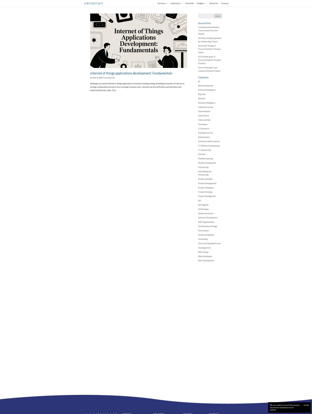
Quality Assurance (205, 213)
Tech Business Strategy (207, 226)
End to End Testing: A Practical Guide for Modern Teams (209, 48)
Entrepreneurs (204, 137)
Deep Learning (204, 120)
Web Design (203, 252)
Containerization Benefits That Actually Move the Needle (208, 30)
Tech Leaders (203, 230)
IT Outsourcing (204, 150)
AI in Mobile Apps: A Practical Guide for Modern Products (209, 59)
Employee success (205, 133)
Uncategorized (109, 78)
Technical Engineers (206, 235)
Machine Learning (205, 158)
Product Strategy (205, 192)
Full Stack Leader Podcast (209, 141)
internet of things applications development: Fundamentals (131, 73)
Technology (203, 239)
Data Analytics (204, 111)
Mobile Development (207, 163)
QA (199, 200)
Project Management (207, 196)
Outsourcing (203, 167)
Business (201, 98)
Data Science (203, 115)
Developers (203, 124)
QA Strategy (203, 209)
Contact (225, 3)
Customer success (205, 107)
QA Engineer (203, 205)
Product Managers (206, 187)
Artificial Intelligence (207, 90)
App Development (205, 85)
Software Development (207, 217)
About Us (214, 3)
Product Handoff (205, 179)
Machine (201, 154)
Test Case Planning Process (209, 243)
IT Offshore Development (209, 145)
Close (306, 405)
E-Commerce (203, 128)
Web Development (206, 260)
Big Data (201, 94)
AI (199, 81)
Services (161, 3)
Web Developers (205, 256)
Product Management (207, 183)
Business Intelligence (206, 103)
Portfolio (189, 3)
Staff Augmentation (206, 222)
